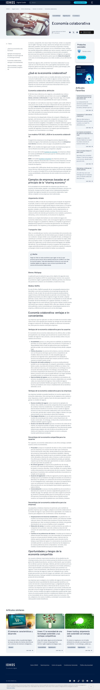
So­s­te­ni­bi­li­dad (56, 15)
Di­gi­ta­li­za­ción (66, 15)
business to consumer (51, 152)
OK (91, 686)
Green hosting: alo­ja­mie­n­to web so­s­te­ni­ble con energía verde (78, 634)
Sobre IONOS (34, 665)
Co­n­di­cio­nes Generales (71, 665)
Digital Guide (15, 9)
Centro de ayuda (56, 665)
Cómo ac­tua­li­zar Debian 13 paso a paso (84, 151)
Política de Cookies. (11, 688)
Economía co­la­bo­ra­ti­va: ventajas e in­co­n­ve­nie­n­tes (15, 61)
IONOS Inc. (14, 681)
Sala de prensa (45, 665)
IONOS (8, 9)
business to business (45, 159)
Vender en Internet (37, 9)
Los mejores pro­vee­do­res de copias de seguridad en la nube (84, 134)
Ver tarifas (82, 57)
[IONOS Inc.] (16, 665)
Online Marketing (25, 9)
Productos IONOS (80, 2)
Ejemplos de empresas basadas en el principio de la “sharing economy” (15, 55)
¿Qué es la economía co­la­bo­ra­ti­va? (15, 49)
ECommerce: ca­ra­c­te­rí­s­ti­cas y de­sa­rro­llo (20, 633)
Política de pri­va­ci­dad (86, 665)
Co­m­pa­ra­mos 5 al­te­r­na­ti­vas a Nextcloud (84, 115)
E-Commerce (76, 15)
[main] (50, 322)
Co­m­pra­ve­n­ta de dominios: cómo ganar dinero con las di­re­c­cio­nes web (84, 97)
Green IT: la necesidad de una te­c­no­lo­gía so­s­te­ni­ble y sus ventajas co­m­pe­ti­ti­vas (49, 634)
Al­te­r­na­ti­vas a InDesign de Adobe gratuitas (84, 169)
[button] (84, 74)
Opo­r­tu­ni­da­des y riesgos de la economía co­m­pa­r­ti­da (15, 67)
